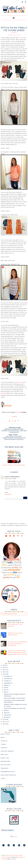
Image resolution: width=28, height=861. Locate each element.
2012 (4, 724)
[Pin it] (18, 421)
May (5, 692)
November (7, 678)
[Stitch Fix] (14, 836)
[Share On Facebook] (12, 421)
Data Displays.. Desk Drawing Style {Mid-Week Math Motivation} (17, 643)
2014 (4, 719)
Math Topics (4, 754)
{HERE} (3, 393)
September (7, 683)
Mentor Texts (5, 758)
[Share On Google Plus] (15, 421)
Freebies (3, 744)
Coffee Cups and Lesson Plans (14, 855)
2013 (4, 721)
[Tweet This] (9, 421)
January (6, 717)
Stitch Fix (14, 24)
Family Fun (4, 741)
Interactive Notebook (7, 751)
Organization (5, 768)
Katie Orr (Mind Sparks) (12, 476)
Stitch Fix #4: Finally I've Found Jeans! (14, 698)
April (5, 710)
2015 (4, 674)
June (5, 689)
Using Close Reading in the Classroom (15, 708)
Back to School (5, 734)
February (7, 715)
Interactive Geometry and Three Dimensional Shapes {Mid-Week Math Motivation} (17, 652)
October (6, 681)
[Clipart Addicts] (14, 824)
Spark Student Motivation (8, 775)
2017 (4, 669)
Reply (25, 498)
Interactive (4, 747)
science (3, 778)
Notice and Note (6, 764)
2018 (4, 667)
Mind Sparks (8, 494)
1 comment (14, 416)
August (6, 685)
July (5, 687)
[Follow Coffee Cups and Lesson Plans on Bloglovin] (7, 831)
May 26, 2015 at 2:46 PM (10, 478)
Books (3, 737)
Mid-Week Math (5, 761)
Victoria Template (6, 857)
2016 (4, 672)
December (7, 676)
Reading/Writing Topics (8, 771)
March (6, 712)
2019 (4, 665)
